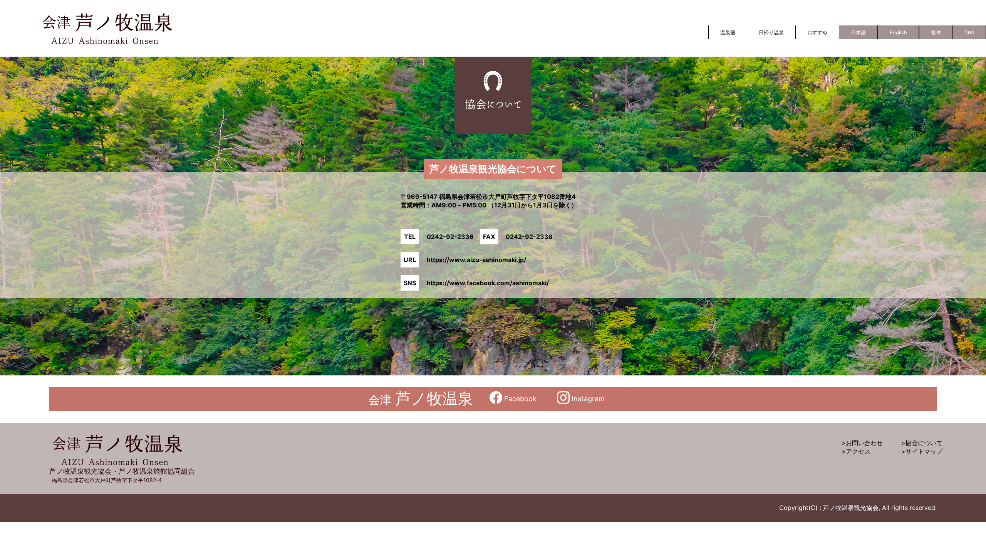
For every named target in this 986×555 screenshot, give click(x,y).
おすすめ (817, 32)
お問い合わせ (864, 443)
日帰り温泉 (771, 32)
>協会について (921, 443)
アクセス (858, 451)
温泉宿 (727, 32)
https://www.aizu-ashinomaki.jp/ (476, 260)
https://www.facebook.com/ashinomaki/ (488, 283)
